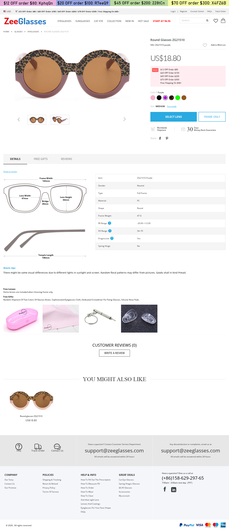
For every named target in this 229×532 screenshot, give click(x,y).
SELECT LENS (173, 117)
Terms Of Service (51, 491)
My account (124, 495)
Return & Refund (50, 483)
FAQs (209, 11)
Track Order (38, 450)
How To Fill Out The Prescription (95, 479)
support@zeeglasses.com (114, 450)
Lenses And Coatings (90, 503)
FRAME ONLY (212, 117)
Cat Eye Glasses (126, 479)
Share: (153, 138)
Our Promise (10, 487)
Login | (174, 11)
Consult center (197, 11)
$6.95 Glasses (125, 487)
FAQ (19, 450)
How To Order (87, 487)
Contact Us (57, 450)
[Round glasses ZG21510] (31, 401)
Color (153, 92)
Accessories (124, 491)
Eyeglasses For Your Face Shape (96, 507)
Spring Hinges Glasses (129, 483)
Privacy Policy (49, 487)
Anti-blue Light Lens (90, 499)
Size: (152, 106)
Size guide (172, 106)
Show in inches (10, 171)
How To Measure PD (90, 483)
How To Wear (87, 491)
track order (220, 11)
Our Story (9, 479)
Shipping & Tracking (52, 479)
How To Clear (87, 495)
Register (183, 11)
